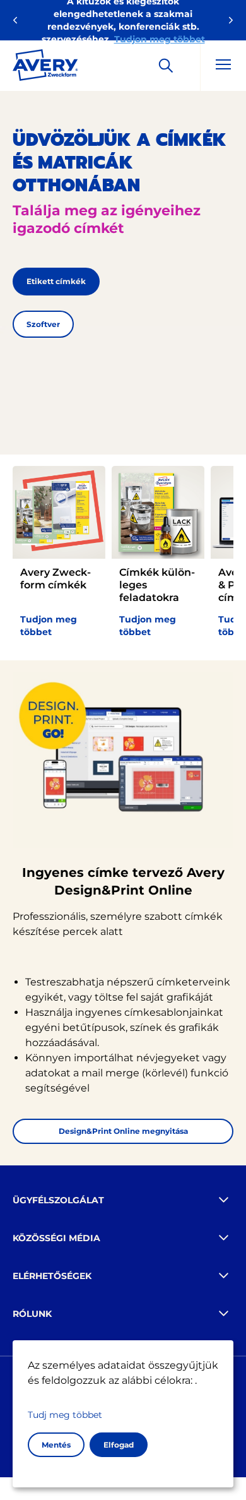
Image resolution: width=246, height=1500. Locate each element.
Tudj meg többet (65, 1414)
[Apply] (166, 66)
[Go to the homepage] (45, 67)
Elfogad (118, 1444)
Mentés (56, 1444)
